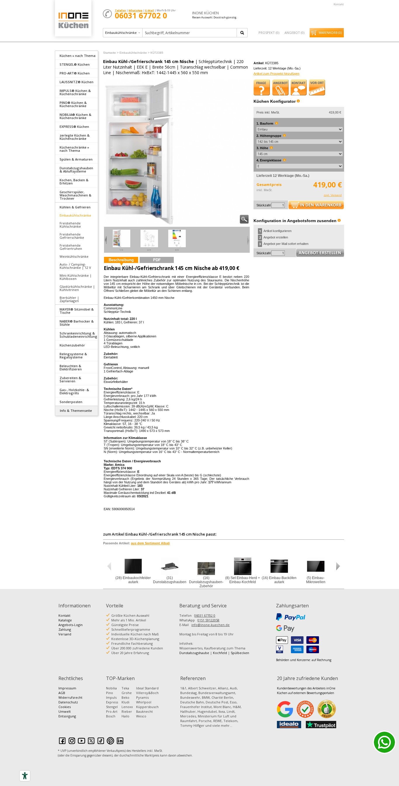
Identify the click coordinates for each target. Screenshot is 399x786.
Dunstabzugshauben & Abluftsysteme (76, 169)
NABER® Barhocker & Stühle (77, 323)
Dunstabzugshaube (194, 653)
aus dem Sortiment (150, 543)
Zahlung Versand (64, 631)
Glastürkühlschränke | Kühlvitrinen (77, 288)
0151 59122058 (208, 620)
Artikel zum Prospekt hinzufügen (276, 73)
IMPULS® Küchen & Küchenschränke (75, 92)
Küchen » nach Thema (78, 55)
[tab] (76, 55)
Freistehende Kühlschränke (70, 225)
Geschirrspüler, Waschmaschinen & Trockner (75, 195)
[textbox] (190, 32)
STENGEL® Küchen (75, 64)
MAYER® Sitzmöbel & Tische (77, 311)
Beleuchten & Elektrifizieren (71, 367)
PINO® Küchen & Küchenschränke (73, 104)
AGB (61, 693)
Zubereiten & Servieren (70, 379)
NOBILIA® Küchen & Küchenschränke (75, 116)
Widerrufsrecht (70, 697)
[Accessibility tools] (24, 775)
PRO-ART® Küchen (75, 73)
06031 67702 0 (204, 615)
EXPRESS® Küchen (74, 126)
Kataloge (65, 620)
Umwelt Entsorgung (67, 713)
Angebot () (294, 32)
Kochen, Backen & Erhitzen (74, 181)
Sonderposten (71, 402)
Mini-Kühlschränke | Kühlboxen (76, 277)
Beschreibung (121, 260)
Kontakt (339, 4)
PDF (157, 260)
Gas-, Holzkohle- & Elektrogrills (74, 391)
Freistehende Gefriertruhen (71, 247)
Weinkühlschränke (74, 256)
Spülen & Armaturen (76, 159)
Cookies (64, 707)
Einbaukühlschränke (75, 215)
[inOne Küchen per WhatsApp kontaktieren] (384, 742)
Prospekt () (269, 32)
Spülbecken (240, 653)
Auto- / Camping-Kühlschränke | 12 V (75, 266)
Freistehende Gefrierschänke (72, 236)
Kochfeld (220, 653)
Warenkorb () (330, 33)
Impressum (67, 688)
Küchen (73, 20)
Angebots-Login (70, 625)
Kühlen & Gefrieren (75, 207)
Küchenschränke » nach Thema (74, 149)
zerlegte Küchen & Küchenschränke (75, 137)
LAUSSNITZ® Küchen (76, 82)
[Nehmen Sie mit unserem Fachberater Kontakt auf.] (299, 87)
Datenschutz (68, 702)
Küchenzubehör (72, 345)
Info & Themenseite (76, 410)
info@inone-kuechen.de (210, 625)
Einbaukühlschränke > (134, 52)
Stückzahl (263, 205)
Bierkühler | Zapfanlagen (69, 299)
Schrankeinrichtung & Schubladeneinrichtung (78, 335)
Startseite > (111, 52)
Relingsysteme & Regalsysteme (73, 355)
